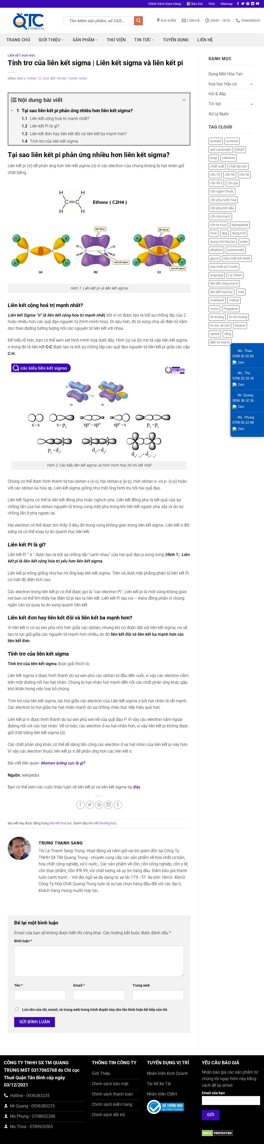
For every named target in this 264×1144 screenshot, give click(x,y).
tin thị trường (238, 317)
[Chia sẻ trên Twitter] (90, 805)
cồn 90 (230, 174)
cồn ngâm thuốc (222, 191)
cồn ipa (232, 183)
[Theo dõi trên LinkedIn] (252, 4)
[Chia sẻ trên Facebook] (80, 805)
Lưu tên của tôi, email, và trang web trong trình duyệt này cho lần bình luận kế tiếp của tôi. (95, 1010)
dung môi (239, 233)
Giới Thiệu (49, 39)
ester (244, 242)
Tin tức (142, 39)
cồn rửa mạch (220, 216)
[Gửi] (138, 20)
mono (214, 309)
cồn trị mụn (218, 225)
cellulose (228, 158)
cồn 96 (244, 174)
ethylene (216, 250)
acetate (215, 141)
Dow (213, 233)
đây (136, 787)
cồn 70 (215, 174)
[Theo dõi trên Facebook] (238, 4)
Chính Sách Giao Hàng (164, 4)
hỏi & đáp (217, 93)
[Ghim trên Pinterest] (99, 805)
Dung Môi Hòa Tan (226, 73)
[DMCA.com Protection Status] (217, 1132)
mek (241, 292)
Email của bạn (213, 1093)
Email (79, 985)
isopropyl (216, 275)
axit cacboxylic (221, 149)
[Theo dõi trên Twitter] (242, 4)
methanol (217, 300)
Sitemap (226, 4)
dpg (224, 233)
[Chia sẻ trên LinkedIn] (108, 805)
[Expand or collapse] (184, 100)
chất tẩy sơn (238, 166)
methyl (234, 300)
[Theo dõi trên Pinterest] (247, 4)
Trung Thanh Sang (71, 78)
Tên (18, 985)
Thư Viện (116, 39)
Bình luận (23, 941)
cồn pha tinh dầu (222, 208)
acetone (232, 141)
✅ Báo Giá (194, 4)
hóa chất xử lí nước (224, 267)
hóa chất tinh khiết (237, 258)
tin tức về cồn (220, 325)
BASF (240, 149)
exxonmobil (235, 250)
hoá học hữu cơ (223, 84)
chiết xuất (217, 166)
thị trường (217, 317)
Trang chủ (18, 39)
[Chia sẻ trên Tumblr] (118, 805)
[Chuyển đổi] (252, 84)
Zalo (241, 362)
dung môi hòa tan (222, 242)
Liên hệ (205, 39)
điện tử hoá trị (220, 342)
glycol (214, 258)
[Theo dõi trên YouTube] (257, 4)
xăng (227, 334)
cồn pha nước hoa (223, 200)
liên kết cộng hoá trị (224, 283)
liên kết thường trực (102, 823)
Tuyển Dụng (175, 39)
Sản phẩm (84, 39)
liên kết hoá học (21, 55)
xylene (214, 334)
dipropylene (240, 225)
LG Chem (235, 275)
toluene (240, 325)
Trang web (141, 985)
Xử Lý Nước (219, 113)
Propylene (231, 309)
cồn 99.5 (216, 183)
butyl (213, 158)
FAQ (212, 4)
